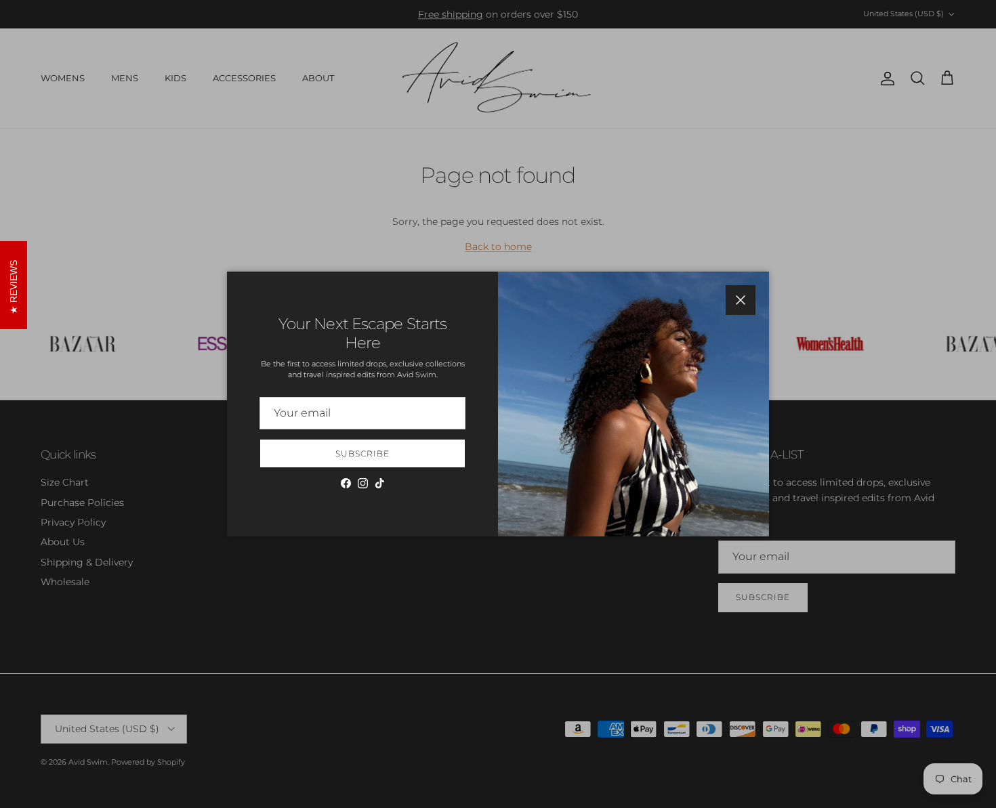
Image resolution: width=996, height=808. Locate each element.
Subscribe (362, 453)
